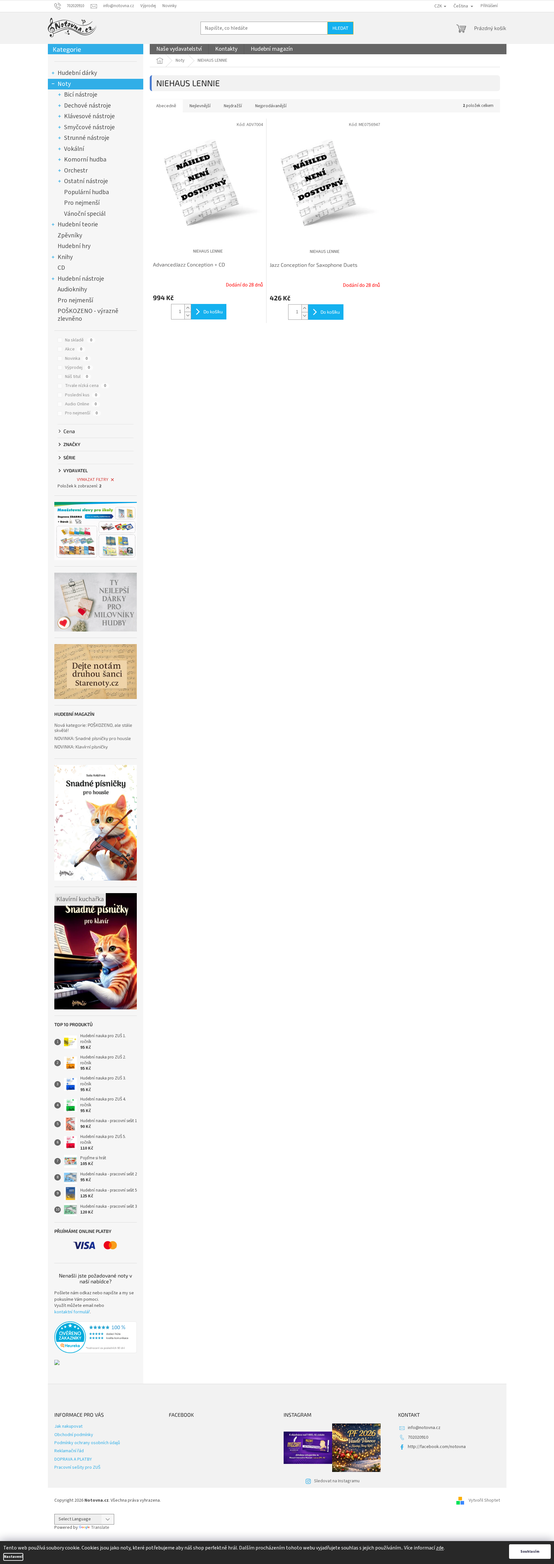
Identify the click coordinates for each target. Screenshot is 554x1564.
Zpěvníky (70, 235)
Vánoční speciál (84, 213)
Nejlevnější (200, 106)
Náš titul (76, 376)
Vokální (74, 148)
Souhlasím (529, 1551)
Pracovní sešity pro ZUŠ (77, 1467)
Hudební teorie (78, 224)
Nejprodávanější (271, 106)
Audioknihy (72, 289)
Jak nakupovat (68, 1426)
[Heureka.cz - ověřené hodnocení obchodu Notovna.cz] (95, 1337)
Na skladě (78, 340)
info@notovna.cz (424, 1427)
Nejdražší (233, 106)
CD (61, 267)
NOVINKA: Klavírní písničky (81, 746)
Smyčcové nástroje (89, 127)
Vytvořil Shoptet (484, 1500)
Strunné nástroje (86, 137)
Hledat (340, 28)
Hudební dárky (77, 73)
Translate (100, 1527)
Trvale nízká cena (85, 385)
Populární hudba (86, 192)
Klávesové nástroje (89, 116)
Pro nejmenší (82, 202)
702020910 (418, 1437)
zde (440, 1547)
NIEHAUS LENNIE (208, 251)
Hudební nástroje (81, 278)
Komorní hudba (85, 159)
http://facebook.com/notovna (437, 1447)
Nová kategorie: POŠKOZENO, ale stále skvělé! (93, 728)
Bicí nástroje (80, 94)
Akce (73, 349)
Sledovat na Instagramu (337, 1481)
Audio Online (81, 404)
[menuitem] (179, 49)
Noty (64, 84)
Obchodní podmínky (73, 1435)
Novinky (169, 6)
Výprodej (148, 6)
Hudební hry (74, 246)
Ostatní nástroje (86, 181)
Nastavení (13, 1556)
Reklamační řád (69, 1451)
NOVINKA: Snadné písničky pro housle (92, 738)
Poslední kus (81, 395)
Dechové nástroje (87, 105)
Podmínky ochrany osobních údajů (87, 1443)
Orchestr (76, 170)
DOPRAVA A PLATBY (73, 1459)
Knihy (65, 257)
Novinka (76, 358)
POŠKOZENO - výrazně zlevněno (88, 315)
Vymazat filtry (92, 479)
